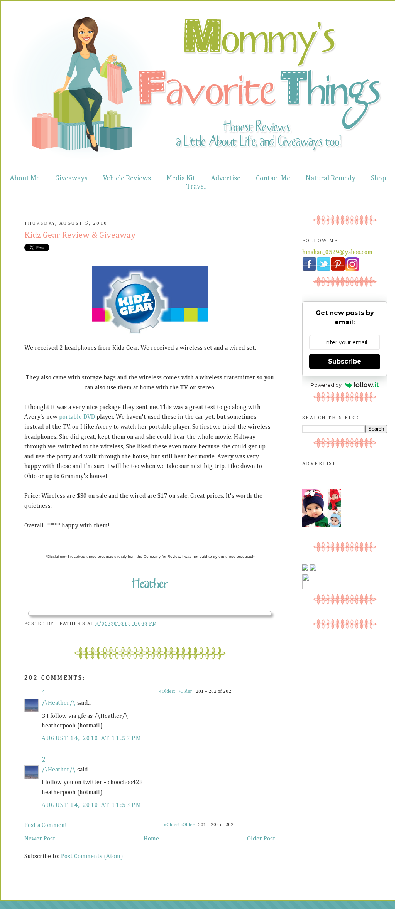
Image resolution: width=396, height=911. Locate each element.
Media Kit (180, 178)
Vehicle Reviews (127, 178)
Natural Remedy (330, 178)
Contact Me (273, 178)
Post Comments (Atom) (92, 857)
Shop (378, 178)
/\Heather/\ (59, 703)
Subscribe (344, 361)
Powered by (326, 385)
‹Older (188, 824)
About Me (25, 178)
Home (151, 839)
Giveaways (71, 178)
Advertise (225, 178)
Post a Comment (45, 825)
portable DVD (77, 417)
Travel (196, 186)
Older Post (261, 839)
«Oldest (172, 824)
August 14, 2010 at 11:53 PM (91, 739)
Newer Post (39, 839)
